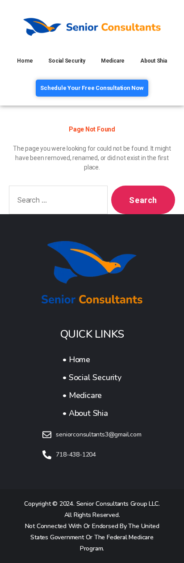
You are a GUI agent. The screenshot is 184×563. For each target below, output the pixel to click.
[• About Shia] (91, 413)
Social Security (66, 61)
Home (25, 61)
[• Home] (91, 359)
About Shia (153, 61)
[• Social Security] (91, 377)
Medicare (113, 61)
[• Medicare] (91, 395)
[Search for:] (56, 202)
